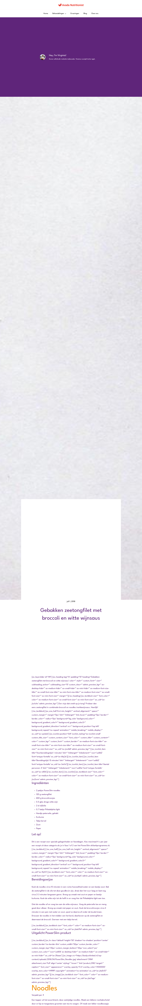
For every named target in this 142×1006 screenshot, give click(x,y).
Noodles (44, 988)
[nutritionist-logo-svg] (71, 4)
